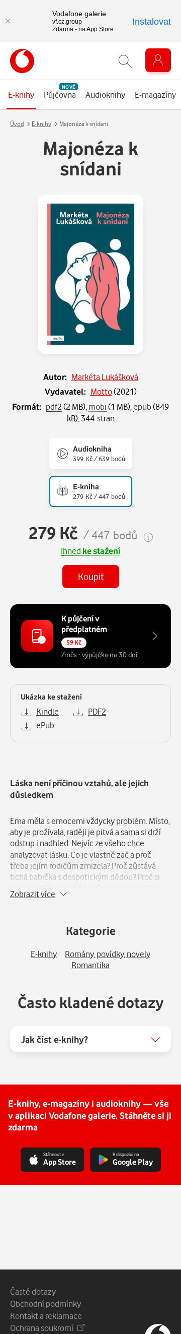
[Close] (8, 21)
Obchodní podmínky (45, 1303)
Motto (101, 391)
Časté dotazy (33, 1291)
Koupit (91, 576)
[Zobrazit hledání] (125, 61)
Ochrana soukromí (41, 1327)
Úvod (17, 124)
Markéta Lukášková (104, 376)
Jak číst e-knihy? (54, 1039)
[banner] (22, 61)
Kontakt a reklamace (46, 1315)
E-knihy (41, 124)
